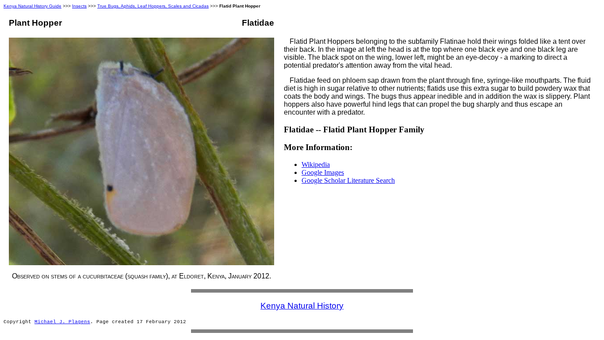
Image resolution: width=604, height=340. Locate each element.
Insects (79, 6)
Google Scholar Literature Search (348, 180)
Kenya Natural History (302, 305)
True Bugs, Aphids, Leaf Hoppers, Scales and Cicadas (153, 6)
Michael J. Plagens (62, 322)
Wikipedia (316, 164)
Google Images (323, 172)
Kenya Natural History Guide (32, 6)
